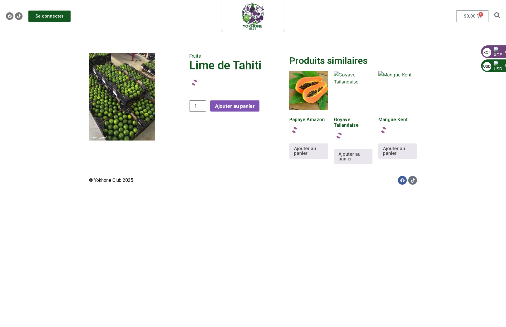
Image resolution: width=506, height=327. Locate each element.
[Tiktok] (19, 16)
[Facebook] (9, 16)
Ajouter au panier (235, 106)
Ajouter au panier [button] (305, 151)
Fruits (195, 56)
